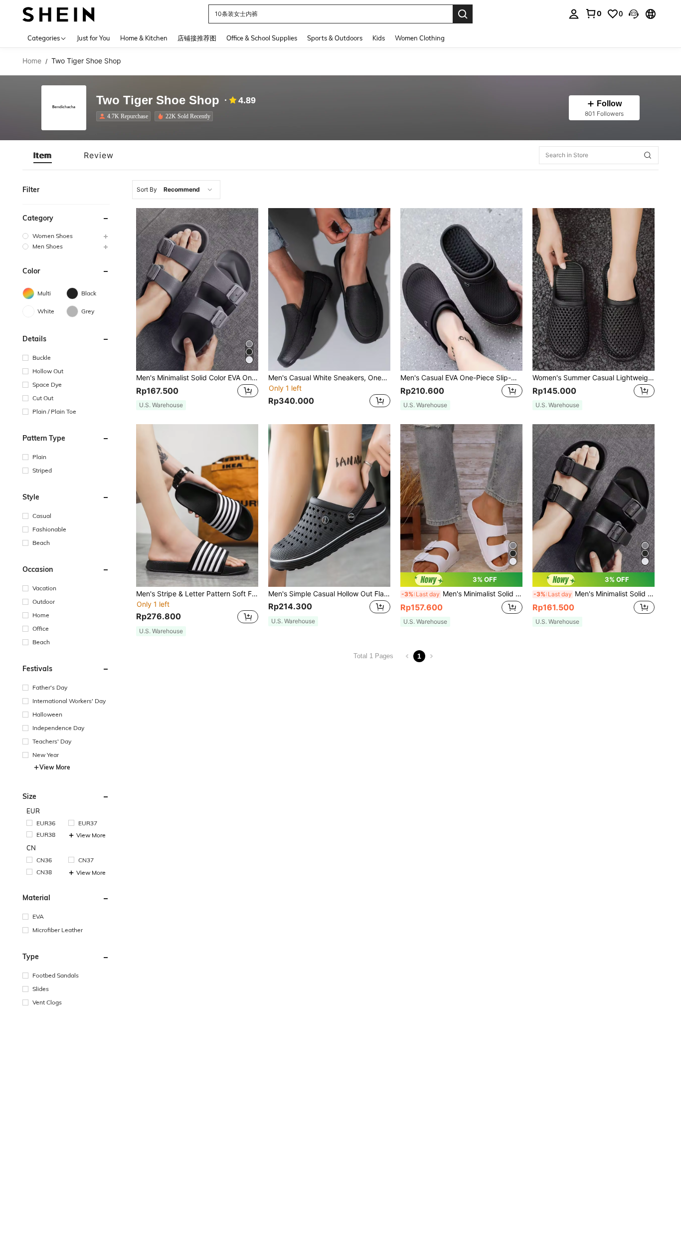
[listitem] (125, 116)
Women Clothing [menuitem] (420, 38)
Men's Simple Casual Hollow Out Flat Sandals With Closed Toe (329, 594)
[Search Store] (647, 155)
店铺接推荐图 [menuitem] (196, 38)
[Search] (463, 13)
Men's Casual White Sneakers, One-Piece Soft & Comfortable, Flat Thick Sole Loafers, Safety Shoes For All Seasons (329, 378)
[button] (634, 14)
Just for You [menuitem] (93, 38)
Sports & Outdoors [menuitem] (334, 38)
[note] (161, 405)
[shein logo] (58, 13)
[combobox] (176, 190)
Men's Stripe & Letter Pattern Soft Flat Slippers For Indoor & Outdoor (197, 594)
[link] (593, 13)
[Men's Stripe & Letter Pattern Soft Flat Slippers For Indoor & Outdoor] (197, 505)
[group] (66, 236)
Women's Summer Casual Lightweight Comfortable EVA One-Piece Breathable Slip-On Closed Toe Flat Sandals (593, 378)
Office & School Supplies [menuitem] (261, 38)
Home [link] (31, 61)
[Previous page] (407, 656)
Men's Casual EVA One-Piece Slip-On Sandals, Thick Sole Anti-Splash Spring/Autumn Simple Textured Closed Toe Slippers (461, 378)
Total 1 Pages (373, 656)
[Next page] (431, 656)
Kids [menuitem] (378, 38)
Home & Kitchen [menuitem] (144, 38)
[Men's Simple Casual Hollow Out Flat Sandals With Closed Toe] (329, 505)
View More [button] (54, 767)
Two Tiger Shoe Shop (157, 100)
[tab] (42, 155)
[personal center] (574, 14)
